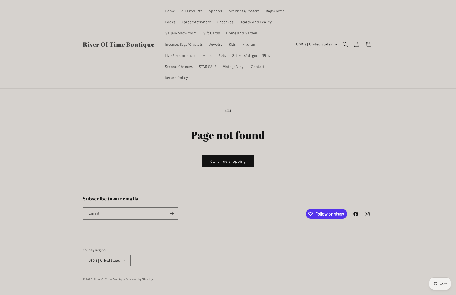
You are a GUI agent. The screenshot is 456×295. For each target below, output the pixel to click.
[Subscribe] (172, 213)
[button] (345, 44)
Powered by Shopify (139, 279)
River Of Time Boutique (109, 279)
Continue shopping (228, 161)
